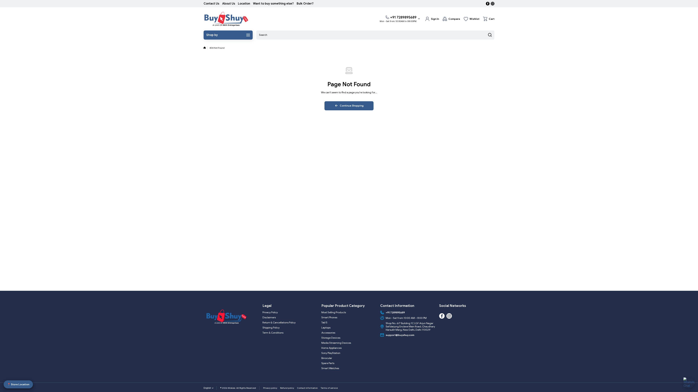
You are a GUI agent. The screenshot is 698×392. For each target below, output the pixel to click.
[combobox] (375, 35)
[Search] (489, 35)
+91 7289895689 (403, 17)
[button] (488, 19)
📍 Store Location (18, 384)
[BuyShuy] (226, 19)
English (207, 388)
